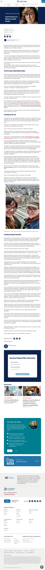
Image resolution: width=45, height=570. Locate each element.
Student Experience (9, 5)
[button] (41, 567)
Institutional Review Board (27, 542)
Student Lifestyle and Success (8, 341)
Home (5, 4)
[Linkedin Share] (10, 36)
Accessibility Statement (30, 552)
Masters (5, 513)
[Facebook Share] (5, 36)
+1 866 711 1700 (15, 500)
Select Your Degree (15, 367)
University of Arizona (9, 494)
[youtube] (40, 501)
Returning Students (7, 540)
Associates (18, 516)
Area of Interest (14, 362)
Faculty (15, 538)
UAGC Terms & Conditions (8, 550)
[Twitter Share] (7, 36)
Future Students (7, 538)
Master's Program (27, 398)
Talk (10, 451)
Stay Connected (8, 398)
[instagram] (35, 501)
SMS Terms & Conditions (18, 550)
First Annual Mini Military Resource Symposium (11, 401)
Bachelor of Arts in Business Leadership (30, 105)
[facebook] (30, 501)
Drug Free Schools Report (20, 552)
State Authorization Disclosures (9, 552)
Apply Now (43, 1)
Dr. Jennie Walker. (32, 148)
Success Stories (16, 5)
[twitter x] (32, 501)
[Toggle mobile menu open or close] (1, 1)
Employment (16, 540)
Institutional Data (25, 540)
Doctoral (5, 514)
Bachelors (6, 511)
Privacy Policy (26, 550)
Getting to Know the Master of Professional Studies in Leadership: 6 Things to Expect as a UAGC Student (31, 402)
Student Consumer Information (28, 538)
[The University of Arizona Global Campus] (22, 1)
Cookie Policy (32, 550)
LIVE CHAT (14, 502)
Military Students (7, 542)
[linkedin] (37, 501)
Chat (16, 451)
